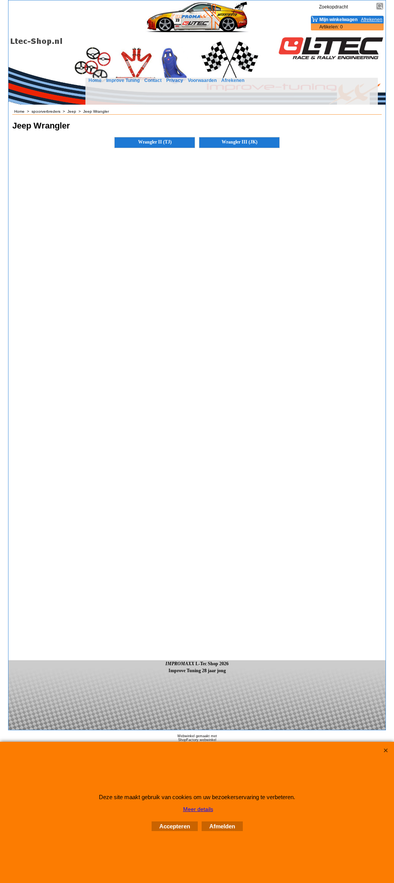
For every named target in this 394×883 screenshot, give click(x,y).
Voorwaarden (202, 80)
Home (95, 80)
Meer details (198, 809)
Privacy (174, 80)
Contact (153, 80)
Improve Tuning (123, 80)
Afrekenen (232, 80)
